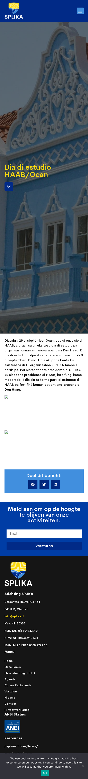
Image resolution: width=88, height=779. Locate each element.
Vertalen (11, 691)
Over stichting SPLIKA (20, 673)
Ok (45, 773)
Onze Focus (13, 667)
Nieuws (10, 697)
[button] (80, 11)
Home (9, 661)
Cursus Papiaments (18, 685)
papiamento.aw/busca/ (21, 746)
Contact (10, 703)
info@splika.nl (15, 616)
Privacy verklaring (17, 710)
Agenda (10, 679)
